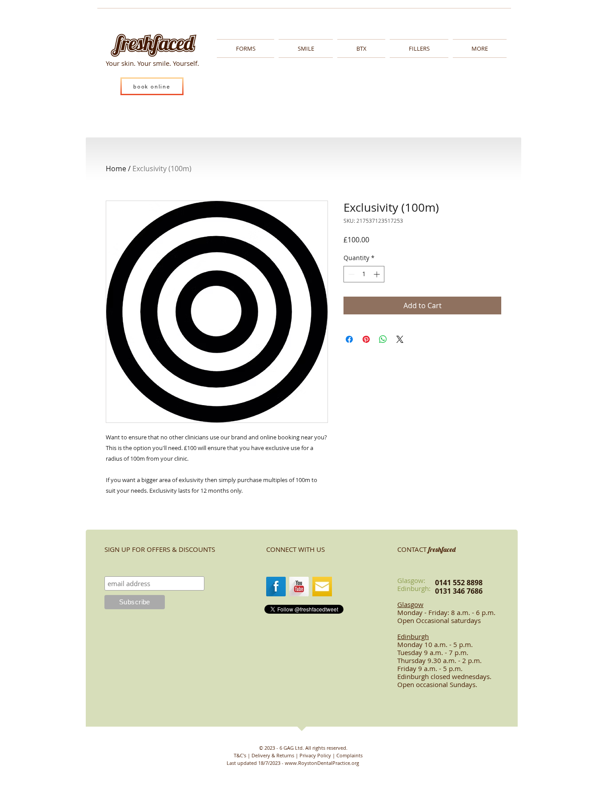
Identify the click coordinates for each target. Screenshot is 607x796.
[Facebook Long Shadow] (276, 586)
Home (116, 168)
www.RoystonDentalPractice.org (322, 763)
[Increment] (377, 274)
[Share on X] (400, 339)
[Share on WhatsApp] (383, 339)
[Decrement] (350, 274)
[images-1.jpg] (322, 586)
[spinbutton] (364, 274)
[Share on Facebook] (349, 339)
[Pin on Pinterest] (366, 339)
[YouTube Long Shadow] (299, 586)
